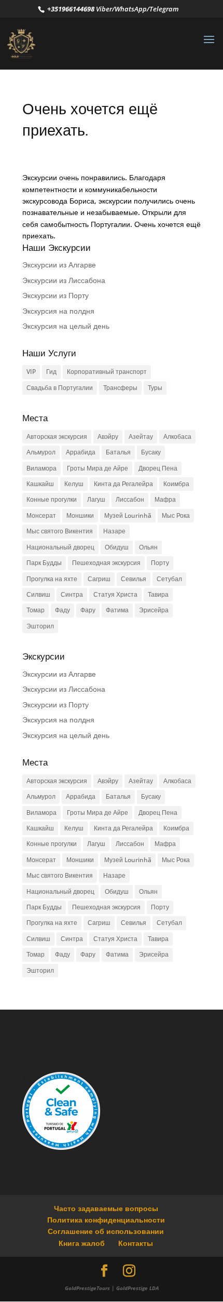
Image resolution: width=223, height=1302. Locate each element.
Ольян (148, 547)
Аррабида (80, 452)
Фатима (117, 610)
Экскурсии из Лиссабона (63, 280)
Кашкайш (40, 483)
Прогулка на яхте (51, 578)
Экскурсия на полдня (58, 311)
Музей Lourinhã (127, 515)
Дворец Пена (157, 468)
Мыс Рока (176, 515)
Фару (87, 610)
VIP (31, 371)
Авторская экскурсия (56, 436)
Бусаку (151, 452)
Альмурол (40, 452)
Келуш (73, 483)
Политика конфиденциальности (106, 1220)
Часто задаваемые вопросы (106, 1208)
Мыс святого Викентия (59, 531)
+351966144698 (70, 9)
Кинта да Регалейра (123, 483)
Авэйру (107, 436)
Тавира (158, 594)
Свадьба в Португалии (59, 387)
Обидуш (117, 547)
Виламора (41, 468)
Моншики (80, 515)
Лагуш (96, 499)
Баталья (118, 452)
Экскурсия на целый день (65, 326)
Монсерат (41, 515)
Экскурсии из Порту (55, 295)
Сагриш (99, 578)
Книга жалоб (82, 1243)
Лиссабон (130, 499)
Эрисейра (154, 610)
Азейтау (141, 436)
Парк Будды (44, 562)
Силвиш (38, 594)
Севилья (133, 578)
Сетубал (169, 578)
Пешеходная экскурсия (106, 562)
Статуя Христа (115, 594)
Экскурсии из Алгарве (59, 265)
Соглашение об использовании (106, 1231)
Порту (160, 562)
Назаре (114, 531)
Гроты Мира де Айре (97, 468)
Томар (35, 610)
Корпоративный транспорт (107, 371)
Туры (155, 387)
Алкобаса (177, 436)
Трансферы (120, 387)
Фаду (62, 610)
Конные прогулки (51, 499)
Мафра (165, 499)
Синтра (72, 594)
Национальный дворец (60, 547)
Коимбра (176, 483)
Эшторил (40, 626)
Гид (51, 371)
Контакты (135, 1243)
